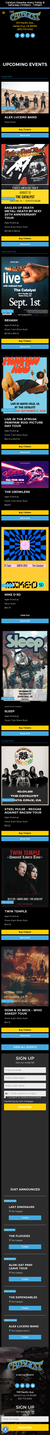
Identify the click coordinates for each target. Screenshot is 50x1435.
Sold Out (25, 615)
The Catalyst (17, 1211)
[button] (3, 12)
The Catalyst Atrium (20, 1331)
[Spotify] (33, 35)
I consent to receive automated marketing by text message (22, 1099)
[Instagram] (27, 35)
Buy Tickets (25, 129)
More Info (25, 135)
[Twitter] (22, 35)
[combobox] (7, 1093)
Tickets (25, 1218)
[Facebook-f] (17, 35)
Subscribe (25, 1106)
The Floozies (19, 1236)
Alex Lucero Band (24, 1326)
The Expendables (23, 1297)
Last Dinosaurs (21, 1207)
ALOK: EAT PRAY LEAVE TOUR (20, 1266)
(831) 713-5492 (25, 29)
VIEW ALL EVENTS (25, 1047)
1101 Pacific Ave (25, 1392)
